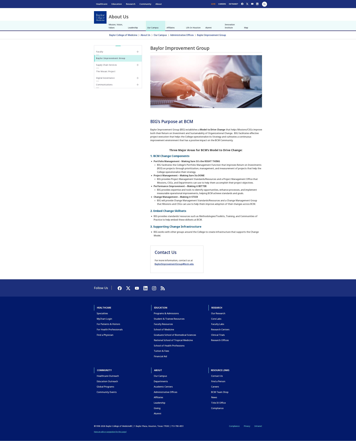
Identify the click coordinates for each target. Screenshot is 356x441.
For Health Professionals (110, 329)
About (158, 4)
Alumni (208, 27)
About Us (145, 35)
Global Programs (105, 386)
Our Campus (153, 27)
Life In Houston (193, 27)
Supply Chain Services (106, 65)
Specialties (102, 313)
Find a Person (218, 381)
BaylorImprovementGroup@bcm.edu (174, 264)
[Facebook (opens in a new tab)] (242, 4)
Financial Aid (160, 356)
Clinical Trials (218, 334)
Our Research (218, 313)
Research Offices (220, 340)
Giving (157, 408)
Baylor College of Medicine (123, 35)
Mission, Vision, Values (116, 26)
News (214, 397)
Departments (161, 381)
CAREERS (222, 4)
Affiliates (171, 27)
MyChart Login (104, 318)
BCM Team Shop (219, 392)
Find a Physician (105, 334)
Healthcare (101, 4)
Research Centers (220, 329)
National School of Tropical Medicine (173, 340)
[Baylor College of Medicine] (100, 17)
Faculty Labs (217, 324)
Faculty (99, 51)
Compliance (217, 408)
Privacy (247, 426)
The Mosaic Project (105, 71)
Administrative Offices (182, 35)
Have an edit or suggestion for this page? (110, 432)
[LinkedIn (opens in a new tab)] (257, 4)
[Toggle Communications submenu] (138, 84)
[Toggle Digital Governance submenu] (138, 78)
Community (145, 4)
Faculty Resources (163, 324)
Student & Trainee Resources (169, 318)
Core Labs (216, 318)
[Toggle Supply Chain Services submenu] (138, 65)
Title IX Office (218, 402)
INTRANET (233, 4)
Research (130, 4)
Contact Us (217, 375)
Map (246, 27)
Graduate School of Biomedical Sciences (175, 334)
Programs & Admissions (166, 313)
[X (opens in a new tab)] (247, 4)
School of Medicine (164, 329)
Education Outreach (107, 381)
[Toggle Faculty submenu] (138, 51)
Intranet (258, 426)
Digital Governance (105, 78)
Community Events (107, 392)
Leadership (133, 27)
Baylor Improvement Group (211, 35)
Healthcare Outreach (108, 375)
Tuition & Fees (161, 350)
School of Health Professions (169, 345)
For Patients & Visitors (108, 324)
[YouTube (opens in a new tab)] (252, 4)
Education (117, 4)
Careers (215, 386)
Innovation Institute (230, 26)
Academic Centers (163, 386)
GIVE (213, 4)
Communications (104, 84)
